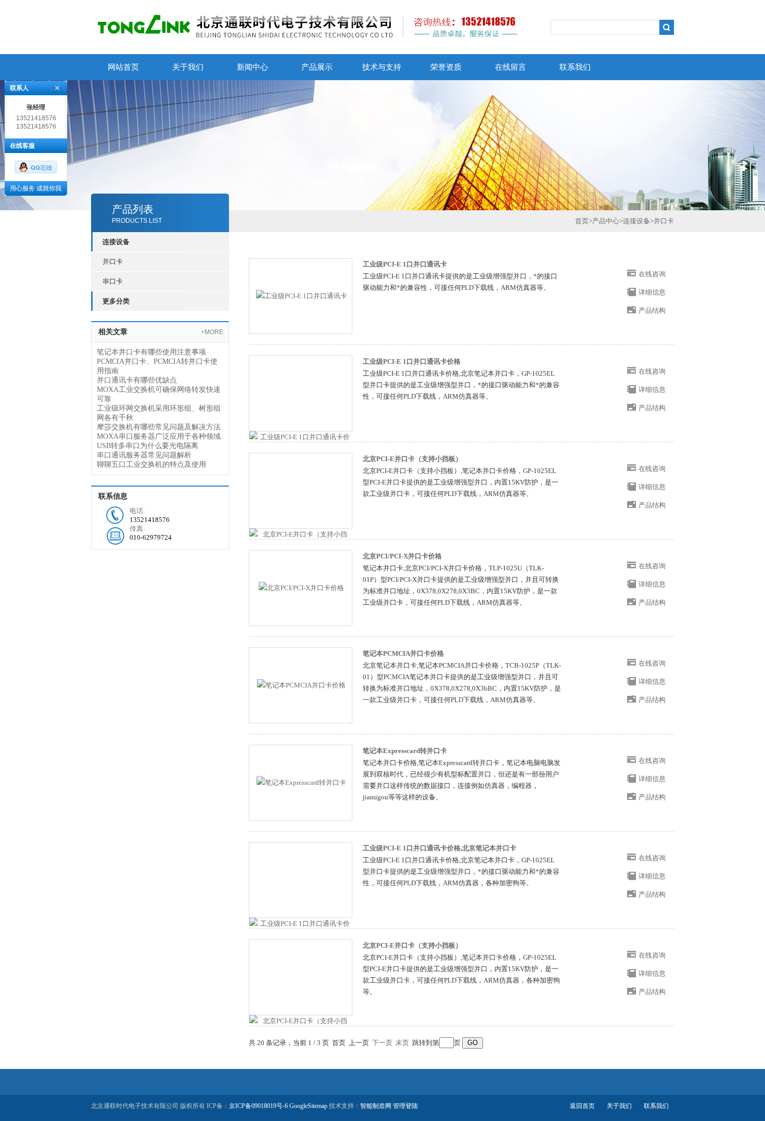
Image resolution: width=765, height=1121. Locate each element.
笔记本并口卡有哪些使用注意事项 (151, 352)
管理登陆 (405, 1106)
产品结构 (652, 310)
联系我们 (575, 67)
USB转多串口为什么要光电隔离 (147, 446)
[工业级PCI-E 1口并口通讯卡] (301, 295)
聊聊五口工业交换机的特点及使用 (151, 464)
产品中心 (605, 221)
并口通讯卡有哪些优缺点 (137, 380)
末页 (402, 1043)
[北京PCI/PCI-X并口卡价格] (301, 587)
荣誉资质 (446, 67)
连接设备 (636, 221)
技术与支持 (381, 67)
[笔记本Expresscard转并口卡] (301, 782)
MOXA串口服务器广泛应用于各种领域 (159, 436)
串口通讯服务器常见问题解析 (144, 455)
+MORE (212, 332)
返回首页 (582, 1106)
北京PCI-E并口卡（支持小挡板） (412, 459)
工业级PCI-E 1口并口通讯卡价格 (412, 361)
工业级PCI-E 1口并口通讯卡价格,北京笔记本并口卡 (439, 848)
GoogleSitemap (308, 1106)
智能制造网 (375, 1106)
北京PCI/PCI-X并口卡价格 (402, 556)
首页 (582, 221)
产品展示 (317, 67)
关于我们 (187, 67)
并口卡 (113, 261)
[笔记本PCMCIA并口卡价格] (301, 685)
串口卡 (113, 281)
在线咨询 (652, 274)
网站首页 (123, 67)
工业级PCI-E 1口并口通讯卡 (405, 264)
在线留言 (510, 67)
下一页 (382, 1043)
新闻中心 (252, 67)
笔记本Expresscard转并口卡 (405, 751)
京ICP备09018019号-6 (258, 1106)
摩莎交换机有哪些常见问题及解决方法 (159, 427)
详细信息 (652, 292)
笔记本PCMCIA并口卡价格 (403, 653)
